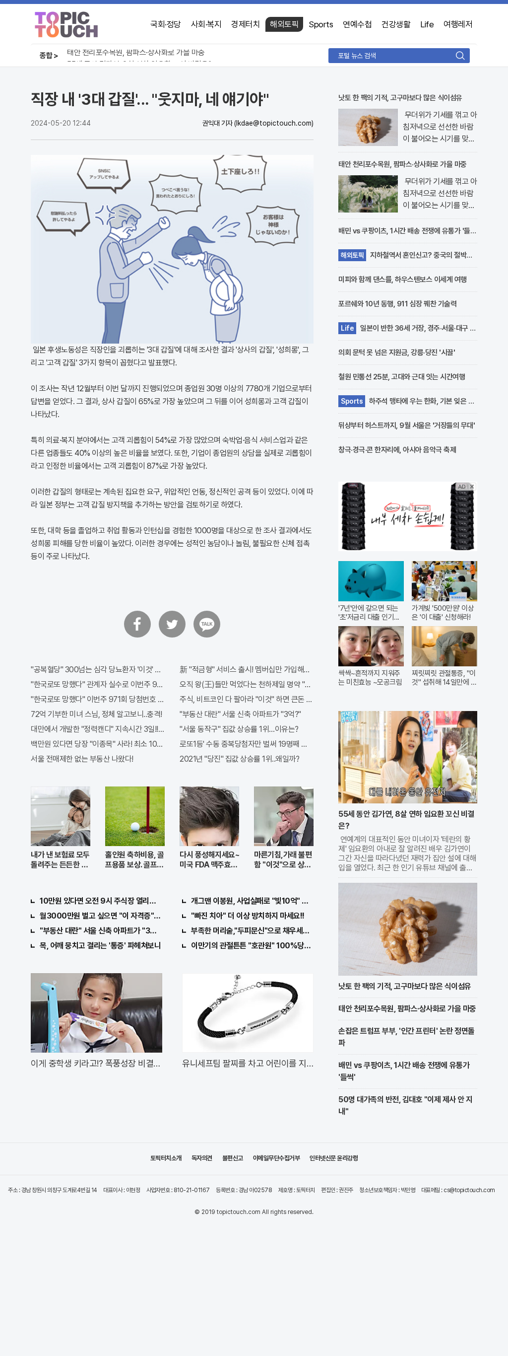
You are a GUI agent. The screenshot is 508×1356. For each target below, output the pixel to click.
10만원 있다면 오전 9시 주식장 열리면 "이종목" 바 (101, 901)
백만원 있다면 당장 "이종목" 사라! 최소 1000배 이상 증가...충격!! (98, 744)
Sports (321, 24)
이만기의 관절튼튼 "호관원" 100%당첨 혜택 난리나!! (252, 945)
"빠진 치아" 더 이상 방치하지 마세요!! (248, 916)
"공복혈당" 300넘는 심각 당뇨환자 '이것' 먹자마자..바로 (98, 669)
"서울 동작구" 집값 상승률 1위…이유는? (239, 729)
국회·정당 (165, 24)
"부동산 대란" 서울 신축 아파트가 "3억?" (240, 714)
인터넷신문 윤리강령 (334, 1158)
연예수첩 (357, 24)
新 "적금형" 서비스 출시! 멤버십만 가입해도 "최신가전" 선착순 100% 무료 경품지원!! (247, 669)
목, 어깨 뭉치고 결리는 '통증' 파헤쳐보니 (100, 945)
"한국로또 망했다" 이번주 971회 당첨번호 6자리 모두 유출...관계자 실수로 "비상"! (98, 699)
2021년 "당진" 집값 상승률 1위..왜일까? (239, 759)
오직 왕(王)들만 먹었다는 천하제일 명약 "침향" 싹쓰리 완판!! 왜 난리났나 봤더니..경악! (247, 684)
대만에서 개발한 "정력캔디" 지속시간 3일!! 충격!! (98, 729)
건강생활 (395, 24)
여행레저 (458, 24)
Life (427, 24)
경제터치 (245, 24)
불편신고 (232, 1158)
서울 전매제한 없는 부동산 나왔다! (82, 759)
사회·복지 (206, 24)
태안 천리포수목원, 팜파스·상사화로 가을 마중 (136, 52)
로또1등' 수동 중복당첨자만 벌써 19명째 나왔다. (247, 744)
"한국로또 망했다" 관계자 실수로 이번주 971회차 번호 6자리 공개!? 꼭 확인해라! (98, 684)
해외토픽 (284, 24)
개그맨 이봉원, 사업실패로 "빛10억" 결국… (252, 901)
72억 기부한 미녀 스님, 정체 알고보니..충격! (96, 714)
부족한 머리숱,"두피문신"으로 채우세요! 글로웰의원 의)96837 (252, 930)
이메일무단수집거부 (276, 1158)
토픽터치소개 (166, 1158)
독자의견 (201, 1158)
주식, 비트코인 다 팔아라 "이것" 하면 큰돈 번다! (247, 699)
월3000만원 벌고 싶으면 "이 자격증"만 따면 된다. (101, 916)
